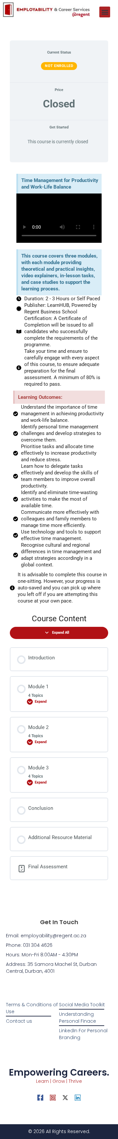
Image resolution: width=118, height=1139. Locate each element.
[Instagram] (53, 1098)
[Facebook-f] (40, 1098)
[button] (104, 12)
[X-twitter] (65, 1098)
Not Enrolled (59, 66)
